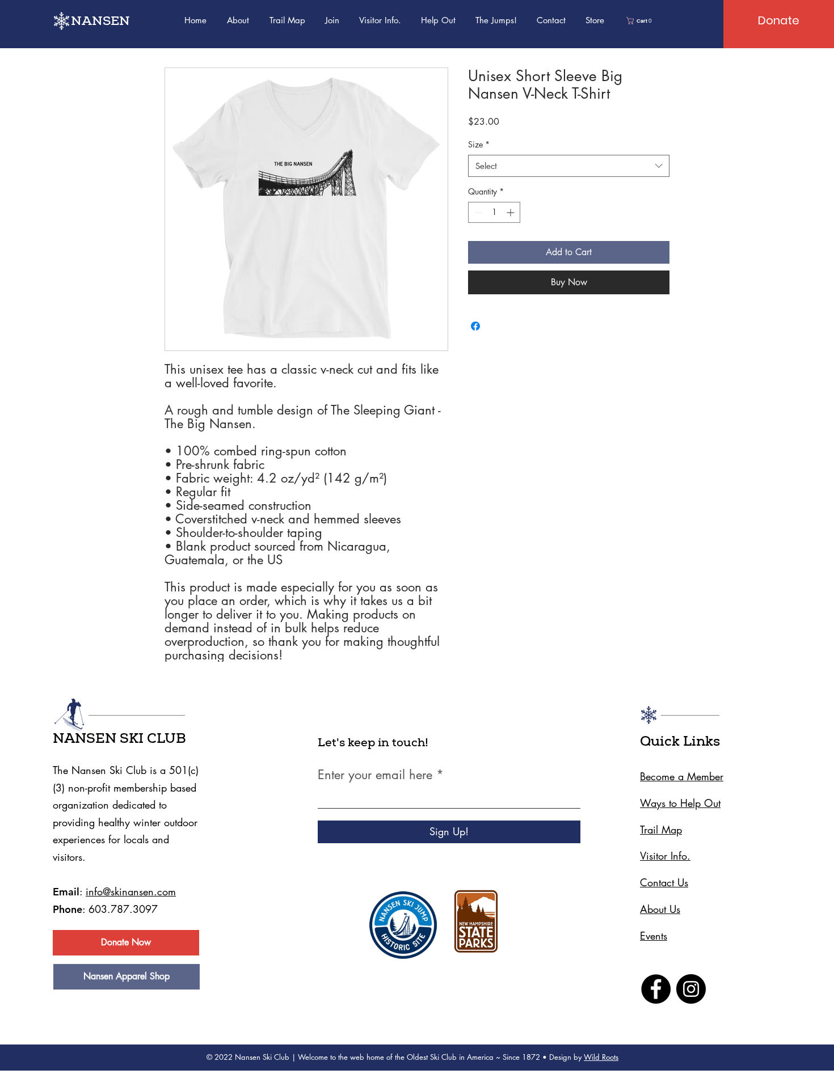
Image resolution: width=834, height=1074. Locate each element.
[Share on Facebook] (475, 326)
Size (479, 144)
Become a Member (681, 776)
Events (653, 935)
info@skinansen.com (131, 891)
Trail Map (661, 829)
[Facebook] (656, 989)
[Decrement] (477, 212)
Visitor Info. (665, 855)
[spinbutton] (494, 212)
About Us (660, 909)
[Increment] (511, 212)
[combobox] (568, 166)
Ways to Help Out (680, 803)
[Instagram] (691, 989)
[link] (640, 20)
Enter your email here (375, 774)
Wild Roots (601, 1057)
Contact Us (664, 882)
